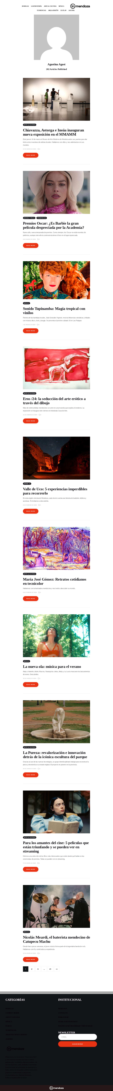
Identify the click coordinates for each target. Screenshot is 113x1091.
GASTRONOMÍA (36, 6)
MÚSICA (61, 6)
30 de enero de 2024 (29, 678)
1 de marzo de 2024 (29, 324)
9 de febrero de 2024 (30, 505)
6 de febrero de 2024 (30, 592)
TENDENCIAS (41, 10)
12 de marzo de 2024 (29, 149)
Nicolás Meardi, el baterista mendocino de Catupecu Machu (56, 939)
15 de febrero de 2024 (30, 415)
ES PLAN (63, 10)
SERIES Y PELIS (29, 218)
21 (50, 968)
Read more (30, 155)
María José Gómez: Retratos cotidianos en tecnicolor (54, 581)
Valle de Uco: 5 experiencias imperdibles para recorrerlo (55, 491)
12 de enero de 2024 (29, 953)
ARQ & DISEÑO (53, 10)
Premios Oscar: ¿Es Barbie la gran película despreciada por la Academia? (53, 225)
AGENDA (71, 10)
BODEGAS (25, 6)
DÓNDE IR (27, 483)
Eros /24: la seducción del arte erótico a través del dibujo (54, 401)
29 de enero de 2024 (29, 768)
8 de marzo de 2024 (29, 239)
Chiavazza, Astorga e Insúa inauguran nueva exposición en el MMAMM (53, 132)
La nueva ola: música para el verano (52, 666)
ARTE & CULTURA (50, 6)
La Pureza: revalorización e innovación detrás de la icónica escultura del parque (55, 754)
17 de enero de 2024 (29, 863)
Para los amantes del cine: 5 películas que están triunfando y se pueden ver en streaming (56, 847)
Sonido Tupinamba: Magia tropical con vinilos (54, 310)
